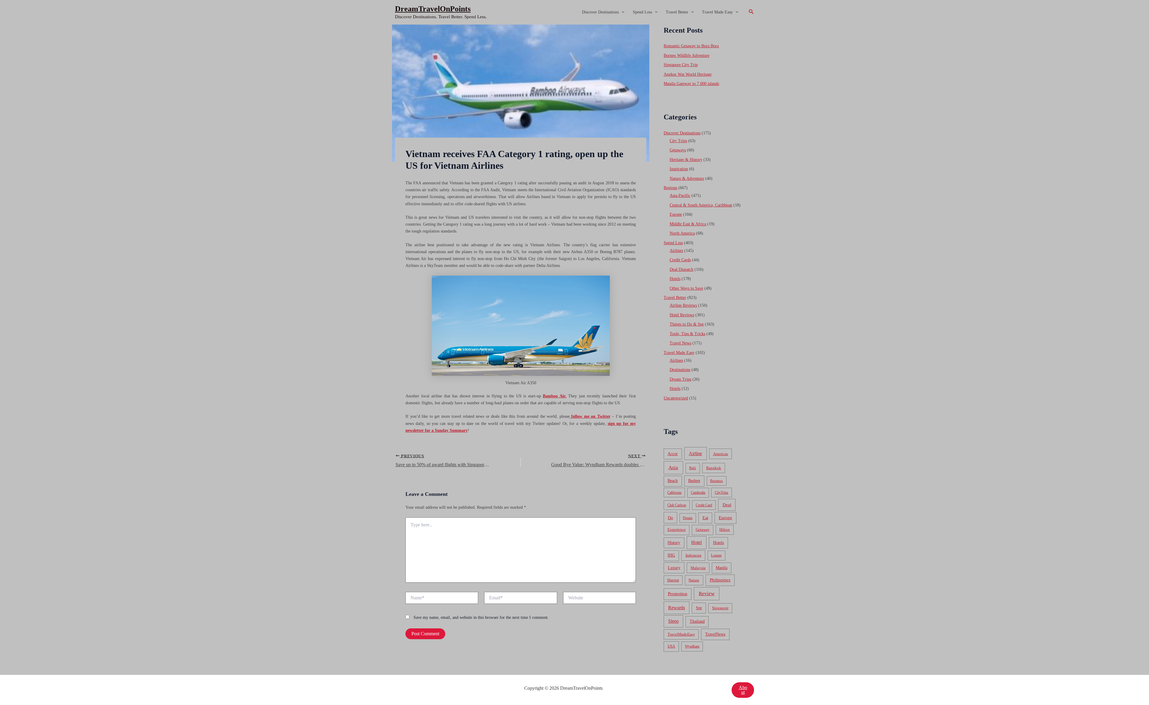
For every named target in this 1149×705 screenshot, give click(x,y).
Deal (727, 504)
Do (670, 517)
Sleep (673, 621)
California (674, 492)
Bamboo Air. (554, 396)
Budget (694, 480)
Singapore (720, 608)
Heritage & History (686, 159)
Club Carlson (676, 505)
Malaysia (698, 568)
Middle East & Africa (688, 224)
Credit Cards (680, 260)
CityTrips (721, 492)
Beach (673, 480)
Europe (676, 214)
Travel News (680, 343)
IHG (671, 555)
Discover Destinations (600, 12)
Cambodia (698, 492)
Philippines (720, 580)
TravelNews (715, 634)
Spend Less (642, 12)
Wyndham (692, 646)
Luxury (674, 567)
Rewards (676, 607)
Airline (695, 453)
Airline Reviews (683, 305)
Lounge (716, 555)
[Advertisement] (574, 69)
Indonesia (693, 555)
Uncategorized (676, 398)
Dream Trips (680, 379)
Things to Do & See (687, 324)
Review (707, 593)
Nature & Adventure (687, 178)
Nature (694, 580)
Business (716, 481)
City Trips (678, 141)
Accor (673, 454)
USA (671, 646)
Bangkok (713, 468)
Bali (692, 468)
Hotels (675, 278)
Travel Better (677, 12)
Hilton (724, 530)
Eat (705, 518)
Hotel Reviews (682, 315)
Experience (677, 530)
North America (682, 233)
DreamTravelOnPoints (433, 8)
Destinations (680, 369)
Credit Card (704, 505)
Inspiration (679, 169)
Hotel (696, 542)
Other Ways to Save (686, 288)
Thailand (697, 621)
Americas (720, 454)
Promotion (677, 593)
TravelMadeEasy (681, 634)
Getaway (703, 530)
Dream (687, 518)
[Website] (599, 599)
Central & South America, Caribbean (701, 205)
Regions (670, 188)
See (699, 608)
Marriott (673, 580)
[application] (621, 12)
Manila (721, 568)
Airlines (676, 250)
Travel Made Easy (717, 12)
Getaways (678, 150)
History (674, 542)
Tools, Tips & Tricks (687, 334)
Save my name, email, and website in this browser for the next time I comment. (481, 617)
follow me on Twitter (590, 416)
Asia (673, 467)
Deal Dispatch (681, 269)
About (743, 690)
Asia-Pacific (680, 195)
